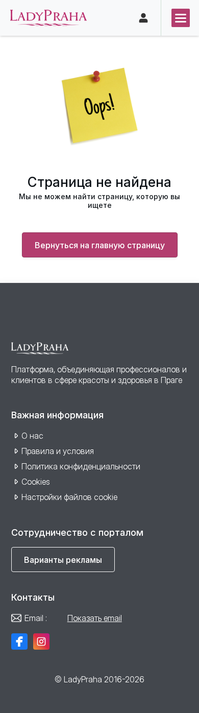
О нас (32, 436)
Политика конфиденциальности (80, 466)
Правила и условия (57, 451)
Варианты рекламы (63, 560)
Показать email (94, 618)
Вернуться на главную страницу (100, 245)
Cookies (35, 482)
